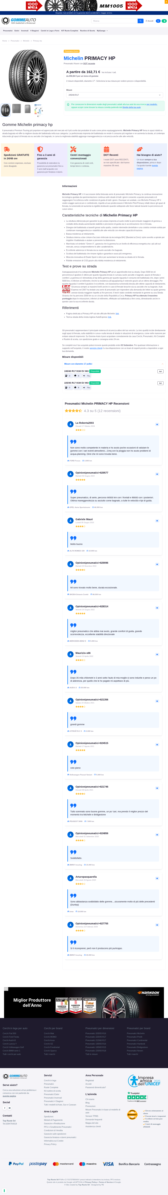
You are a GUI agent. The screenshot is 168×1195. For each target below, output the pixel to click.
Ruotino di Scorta (87, 31)
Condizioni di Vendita (53, 1130)
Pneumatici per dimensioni (99, 1028)
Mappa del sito (91, 1123)
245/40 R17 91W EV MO (81, 371)
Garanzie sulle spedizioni (55, 1134)
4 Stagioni (34, 31)
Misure (69, 90)
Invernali (24, 31)
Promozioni (90, 1106)
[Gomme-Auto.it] (18, 21)
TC (102, 1185)
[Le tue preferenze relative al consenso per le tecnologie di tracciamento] (4, 1190)
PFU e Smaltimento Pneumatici (57, 1127)
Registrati (89, 1080)
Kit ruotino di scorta (52, 1091)
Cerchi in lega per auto (15, 1028)
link (117, 314)
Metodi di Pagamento (53, 1120)
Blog (87, 1103)
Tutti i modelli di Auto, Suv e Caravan (60, 1105)
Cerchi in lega (50, 1080)
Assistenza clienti (93, 1126)
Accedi (88, 1084)
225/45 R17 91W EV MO (81, 383)
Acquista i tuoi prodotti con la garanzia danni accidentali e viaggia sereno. (84, 13)
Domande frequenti (93, 1120)
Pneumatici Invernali (53, 1098)
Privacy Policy (50, 1144)
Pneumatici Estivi (51, 1094)
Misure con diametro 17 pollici (78, 364)
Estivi (17, 31)
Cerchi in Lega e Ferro (50, 31)
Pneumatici (8, 31)
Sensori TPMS (91, 1116)
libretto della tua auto (131, 107)
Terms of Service (106, 1182)
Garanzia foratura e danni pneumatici (60, 1137)
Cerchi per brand (53, 1028)
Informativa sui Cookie (53, 1141)
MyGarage (101, 31)
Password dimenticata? (95, 1087)
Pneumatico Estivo (71, 51)
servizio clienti (96, 348)
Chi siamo (89, 1099)
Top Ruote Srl (84, 1185)
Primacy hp (37, 41)
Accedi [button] (150, 21)
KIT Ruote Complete (69, 31)
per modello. (152, 104)
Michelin (26, 41)
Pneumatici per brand (138, 1028)
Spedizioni (48, 1117)
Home (4, 41)
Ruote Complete (51, 1087)
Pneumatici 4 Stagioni (53, 1101)
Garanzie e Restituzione (54, 1123)
